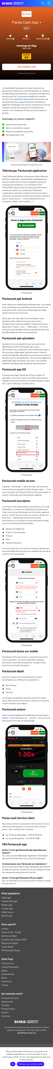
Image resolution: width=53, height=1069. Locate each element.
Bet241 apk (6, 915)
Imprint (5, 1012)
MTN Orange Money (10, 950)
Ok (13, 1064)
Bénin (4, 977)
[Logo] (26, 1021)
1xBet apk (6, 897)
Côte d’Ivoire (7, 963)
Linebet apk (7, 908)
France (4, 985)
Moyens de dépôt (9, 943)
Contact (5, 1005)
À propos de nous (10, 998)
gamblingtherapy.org (26, 1033)
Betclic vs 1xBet (9, 935)
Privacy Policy (8, 1008)
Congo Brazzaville (10, 967)
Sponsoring (7, 1001)
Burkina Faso (7, 974)
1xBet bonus (7, 912)
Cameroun (6, 981)
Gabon (4, 970)
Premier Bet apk (9, 901)
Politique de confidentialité (30, 1064)
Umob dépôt (7, 946)
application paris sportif (24, 99)
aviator (5, 718)
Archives (5, 1016)
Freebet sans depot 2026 (13, 939)
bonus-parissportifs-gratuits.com (16, 3)
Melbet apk (6, 904)
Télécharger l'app (26, 67)
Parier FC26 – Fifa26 (11, 932)
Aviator (5, 928)
